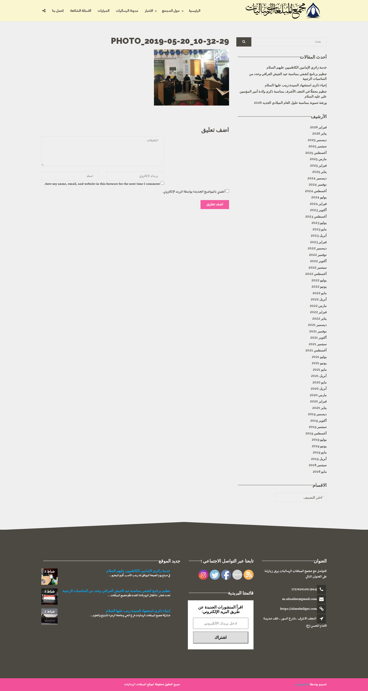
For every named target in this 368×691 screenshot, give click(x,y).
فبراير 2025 (318, 165)
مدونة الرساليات (127, 10)
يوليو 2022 (319, 280)
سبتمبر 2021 (318, 344)
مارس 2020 (318, 395)
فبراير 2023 (318, 242)
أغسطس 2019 (316, 433)
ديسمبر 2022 (317, 248)
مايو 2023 (319, 229)
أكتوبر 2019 (318, 420)
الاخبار (149, 10)
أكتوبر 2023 (318, 210)
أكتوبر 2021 (318, 337)
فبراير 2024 (318, 204)
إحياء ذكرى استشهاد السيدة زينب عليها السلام (296, 85)
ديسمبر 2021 (317, 325)
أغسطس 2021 (316, 350)
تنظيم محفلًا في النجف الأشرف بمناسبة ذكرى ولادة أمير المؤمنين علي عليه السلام (283, 94)
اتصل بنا (58, 10)
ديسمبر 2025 (317, 140)
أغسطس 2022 (316, 274)
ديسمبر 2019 (317, 414)
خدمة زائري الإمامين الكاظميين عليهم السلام (297, 67)
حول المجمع (171, 10)
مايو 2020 (319, 382)
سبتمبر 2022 (317, 267)
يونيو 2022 (319, 286)
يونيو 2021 (319, 363)
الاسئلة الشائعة (80, 10)
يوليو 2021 (319, 357)
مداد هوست (302, 684)
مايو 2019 (320, 452)
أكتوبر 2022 (318, 261)
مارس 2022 (318, 306)
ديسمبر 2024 (317, 178)
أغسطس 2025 (316, 153)
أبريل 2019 (319, 459)
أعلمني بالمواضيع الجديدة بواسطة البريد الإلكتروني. (193, 192)
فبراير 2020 (318, 401)
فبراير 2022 (318, 312)
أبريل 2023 (319, 235)
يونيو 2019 (319, 446)
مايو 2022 (319, 293)
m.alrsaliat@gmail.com (299, 599)
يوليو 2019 (319, 439)
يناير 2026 (319, 133)
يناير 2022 (319, 318)
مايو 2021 (320, 369)
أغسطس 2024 (316, 191)
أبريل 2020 (319, 388)
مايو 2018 (320, 471)
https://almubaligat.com (298, 609)
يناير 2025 (319, 172)
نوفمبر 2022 (318, 255)
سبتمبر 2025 (317, 146)
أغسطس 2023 (316, 216)
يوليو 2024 (319, 197)
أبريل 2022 (319, 299)
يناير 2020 (319, 408)
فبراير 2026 (318, 127)
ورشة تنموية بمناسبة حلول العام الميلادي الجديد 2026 (290, 103)
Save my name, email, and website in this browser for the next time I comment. (102, 184)
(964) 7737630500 (304, 589)
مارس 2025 (318, 159)
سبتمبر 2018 (318, 465)
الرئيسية (194, 10)
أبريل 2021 (319, 376)
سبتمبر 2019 (318, 427)
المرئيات (103, 10)
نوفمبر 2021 (318, 331)
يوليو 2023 (319, 223)
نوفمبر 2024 (318, 184)
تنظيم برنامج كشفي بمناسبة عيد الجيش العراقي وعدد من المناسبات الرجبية (288, 76)
